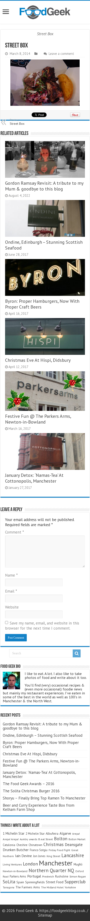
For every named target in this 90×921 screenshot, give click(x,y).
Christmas (53, 844)
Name (11, 575)
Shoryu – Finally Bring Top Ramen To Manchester (44, 798)
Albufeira (52, 833)
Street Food (54, 882)
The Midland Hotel (52, 887)
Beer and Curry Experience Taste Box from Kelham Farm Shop (38, 807)
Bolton (60, 838)
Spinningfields (35, 882)
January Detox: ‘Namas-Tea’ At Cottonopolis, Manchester (34, 478)
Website (12, 607)
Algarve (65, 833)
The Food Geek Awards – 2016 (28, 783)
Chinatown (35, 845)
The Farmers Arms (27, 887)
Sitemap (45, 915)
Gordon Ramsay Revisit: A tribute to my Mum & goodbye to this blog (44, 186)
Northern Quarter (47, 870)
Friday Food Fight (59, 850)
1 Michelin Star (13, 833)
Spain (20, 882)
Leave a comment (61, 53)
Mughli (78, 864)
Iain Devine (23, 855)
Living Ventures (12, 864)
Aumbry (24, 839)
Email (11, 591)
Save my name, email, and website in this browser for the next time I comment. (42, 626)
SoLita (9, 881)
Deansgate (74, 844)
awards (33, 839)
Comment (14, 532)
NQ (71, 870)
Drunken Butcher (16, 849)
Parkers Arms (18, 876)
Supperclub (75, 881)
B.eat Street (45, 839)
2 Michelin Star (35, 834)
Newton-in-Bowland (15, 871)
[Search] (77, 653)
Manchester (55, 863)
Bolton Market (77, 839)
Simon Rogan (77, 876)
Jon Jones (39, 856)
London (30, 864)
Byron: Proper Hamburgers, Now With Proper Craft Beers (41, 744)
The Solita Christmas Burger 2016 (31, 790)
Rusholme (61, 876)
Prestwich (48, 876)
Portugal (34, 876)
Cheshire (21, 845)
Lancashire (72, 855)
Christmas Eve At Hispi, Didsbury (38, 360)
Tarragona (8, 887)
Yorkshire (70, 887)
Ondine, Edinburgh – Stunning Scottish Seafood (42, 735)
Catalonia (9, 845)
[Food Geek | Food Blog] (45, 12)
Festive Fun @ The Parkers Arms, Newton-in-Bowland (38, 419)
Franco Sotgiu (39, 850)
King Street (53, 856)
